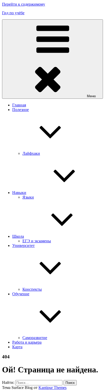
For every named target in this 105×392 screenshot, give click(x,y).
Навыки (19, 192)
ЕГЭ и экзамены (36, 241)
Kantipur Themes (52, 387)
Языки (28, 197)
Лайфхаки (31, 153)
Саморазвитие (34, 337)
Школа (18, 236)
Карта (17, 347)
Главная (19, 105)
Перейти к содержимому (23, 4)
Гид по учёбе (13, 13)
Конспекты (32, 289)
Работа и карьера (27, 342)
